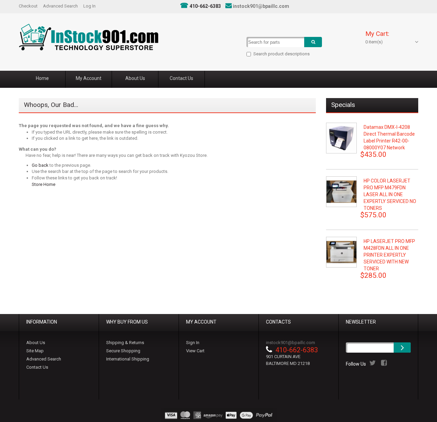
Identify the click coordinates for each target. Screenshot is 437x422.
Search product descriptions (281, 53)
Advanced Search (60, 6)
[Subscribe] (402, 347)
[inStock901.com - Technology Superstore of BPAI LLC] (88, 37)
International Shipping (127, 359)
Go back (40, 165)
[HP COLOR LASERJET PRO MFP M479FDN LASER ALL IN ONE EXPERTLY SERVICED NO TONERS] (341, 191)
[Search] (313, 42)
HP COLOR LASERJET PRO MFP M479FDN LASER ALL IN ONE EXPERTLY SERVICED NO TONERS (390, 194)
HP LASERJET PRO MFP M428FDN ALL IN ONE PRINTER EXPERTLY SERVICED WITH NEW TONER (389, 255)
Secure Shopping (123, 350)
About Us (35, 342)
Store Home (43, 184)
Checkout (28, 6)
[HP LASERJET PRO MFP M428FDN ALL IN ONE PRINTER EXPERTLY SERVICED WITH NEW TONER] (341, 252)
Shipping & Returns (125, 342)
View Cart (195, 350)
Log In (89, 6)
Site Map (35, 350)
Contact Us (37, 367)
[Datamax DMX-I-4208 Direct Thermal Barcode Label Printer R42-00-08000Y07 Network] (341, 138)
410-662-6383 (205, 6)
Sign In (192, 342)
